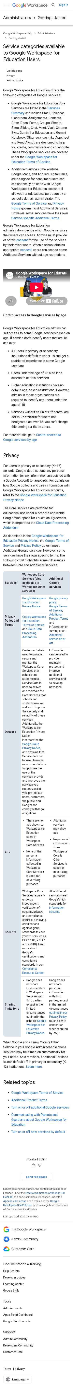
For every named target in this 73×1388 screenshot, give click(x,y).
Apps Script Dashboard (18, 1314)
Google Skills (11, 1290)
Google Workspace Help (17, 33)
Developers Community (18, 1345)
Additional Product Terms (29, 1100)
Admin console (12, 1308)
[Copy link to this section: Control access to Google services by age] (7, 320)
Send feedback (36, 1177)
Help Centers (11, 1271)
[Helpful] (33, 1165)
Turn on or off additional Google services (40, 1107)
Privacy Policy (31, 546)
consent (22, 240)
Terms (7, 1368)
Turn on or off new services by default (38, 1132)
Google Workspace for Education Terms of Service (34, 621)
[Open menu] (6, 5)
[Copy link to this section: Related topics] (39, 1082)
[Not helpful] (39, 1165)
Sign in (63, 5)
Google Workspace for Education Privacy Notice (34, 602)
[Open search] (53, 4)
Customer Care (13, 1352)
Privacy (20, 1368)
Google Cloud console (17, 1321)
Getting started (52, 17)
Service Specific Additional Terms (35, 218)
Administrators (17, 17)
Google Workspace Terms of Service (37, 1093)
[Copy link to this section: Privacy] (23, 455)
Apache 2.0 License (14, 1201)
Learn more (34, 1067)
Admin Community (15, 1339)
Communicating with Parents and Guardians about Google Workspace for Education (39, 1119)
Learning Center (13, 1284)
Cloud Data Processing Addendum (32, 633)
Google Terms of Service (29, 203)
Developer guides (14, 1277)
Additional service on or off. (57, 639)
